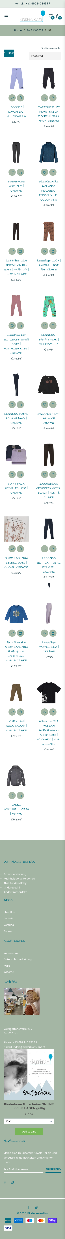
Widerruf (9, 972)
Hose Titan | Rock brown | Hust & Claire (16, 725)
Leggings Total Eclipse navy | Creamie (16, 418)
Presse (8, 931)
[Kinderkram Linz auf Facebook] (5, 1182)
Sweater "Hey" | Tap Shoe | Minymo (49, 418)
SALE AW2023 (35, 30)
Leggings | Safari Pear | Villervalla (48, 339)
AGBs (7, 965)
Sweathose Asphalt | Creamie (16, 186)
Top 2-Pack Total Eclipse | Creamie (16, 488)
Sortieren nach (50, 48)
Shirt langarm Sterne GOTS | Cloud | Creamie (16, 562)
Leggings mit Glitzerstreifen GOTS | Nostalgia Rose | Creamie (16, 344)
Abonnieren (53, 1169)
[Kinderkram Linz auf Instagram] (12, 1182)
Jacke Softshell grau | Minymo (16, 809)
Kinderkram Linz (37, 1213)
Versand (9, 925)
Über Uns (9, 912)
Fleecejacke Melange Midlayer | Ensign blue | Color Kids (48, 191)
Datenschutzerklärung (18, 959)
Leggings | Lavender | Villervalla (16, 111)
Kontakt (8, 918)
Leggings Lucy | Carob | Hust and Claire (48, 265)
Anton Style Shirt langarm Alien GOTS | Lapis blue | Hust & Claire (16, 652)
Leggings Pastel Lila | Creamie (48, 647)
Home (18, 30)
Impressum (11, 953)
